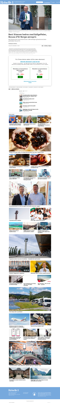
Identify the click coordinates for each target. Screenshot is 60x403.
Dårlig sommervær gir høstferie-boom (30, 102)
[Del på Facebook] (42, 46)
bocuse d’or (36, 87)
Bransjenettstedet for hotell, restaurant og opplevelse (19, 2)
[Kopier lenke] (48, 46)
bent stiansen (41, 87)
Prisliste (30, 82)
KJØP (20, 76)
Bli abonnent (39, 2)
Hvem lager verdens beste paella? (29, 105)
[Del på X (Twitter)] (43, 46)
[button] (21, 91)
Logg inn (53, 2)
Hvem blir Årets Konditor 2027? (28, 98)
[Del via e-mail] (46, 46)
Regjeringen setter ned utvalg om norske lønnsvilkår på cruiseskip (30, 110)
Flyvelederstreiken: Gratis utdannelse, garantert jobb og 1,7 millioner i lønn (30, 96)
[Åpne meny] (58, 2)
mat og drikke (25, 87)
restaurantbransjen (12, 87)
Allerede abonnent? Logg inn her (30, 61)
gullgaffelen (31, 87)
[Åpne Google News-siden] (50, 46)
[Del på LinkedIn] (45, 46)
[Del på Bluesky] (49, 46)
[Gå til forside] (6, 2)
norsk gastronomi (19, 87)
